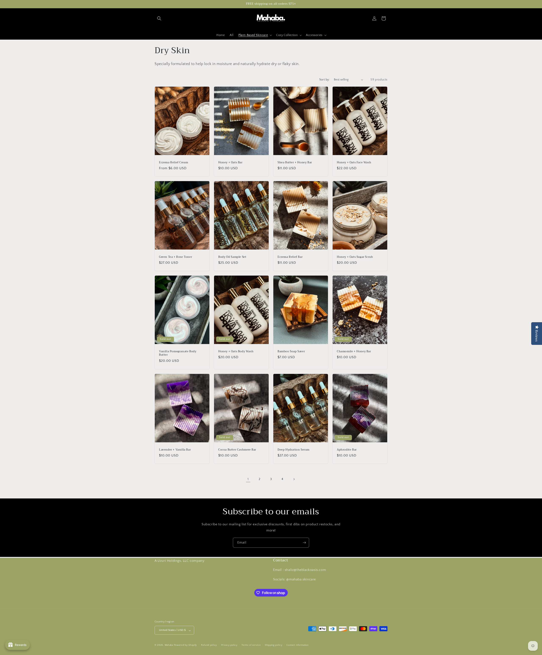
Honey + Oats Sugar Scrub (355, 257)
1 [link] (248, 479)
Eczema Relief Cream (173, 162)
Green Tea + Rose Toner (175, 257)
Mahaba (169, 645)
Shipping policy (273, 645)
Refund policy (209, 645)
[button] (159, 18)
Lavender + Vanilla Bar (175, 449)
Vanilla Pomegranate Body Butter (177, 353)
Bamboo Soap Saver (291, 351)
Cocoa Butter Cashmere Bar (237, 449)
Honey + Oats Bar (230, 162)
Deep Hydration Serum (294, 449)
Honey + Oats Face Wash (354, 162)
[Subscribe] (304, 543)
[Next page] (294, 479)
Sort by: (324, 79)
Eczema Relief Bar (290, 257)
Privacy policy (229, 645)
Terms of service (251, 645)
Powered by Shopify (185, 645)
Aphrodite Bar (347, 449)
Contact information (297, 645)
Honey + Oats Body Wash (235, 351)
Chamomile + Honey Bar (354, 351)
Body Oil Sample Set (232, 257)
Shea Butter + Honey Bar (295, 162)
